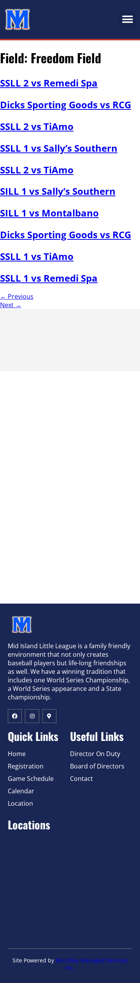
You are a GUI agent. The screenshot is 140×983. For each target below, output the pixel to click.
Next (10, 305)
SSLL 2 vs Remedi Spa (49, 82)
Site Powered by (34, 960)
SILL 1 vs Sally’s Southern (58, 191)
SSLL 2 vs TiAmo (37, 126)
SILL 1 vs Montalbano (49, 212)
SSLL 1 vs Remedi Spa (49, 278)
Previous (16, 296)
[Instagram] (32, 716)
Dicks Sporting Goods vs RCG (65, 104)
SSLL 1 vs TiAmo (37, 256)
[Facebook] (15, 716)
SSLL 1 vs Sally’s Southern (58, 148)
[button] (127, 19)
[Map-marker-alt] (49, 716)
